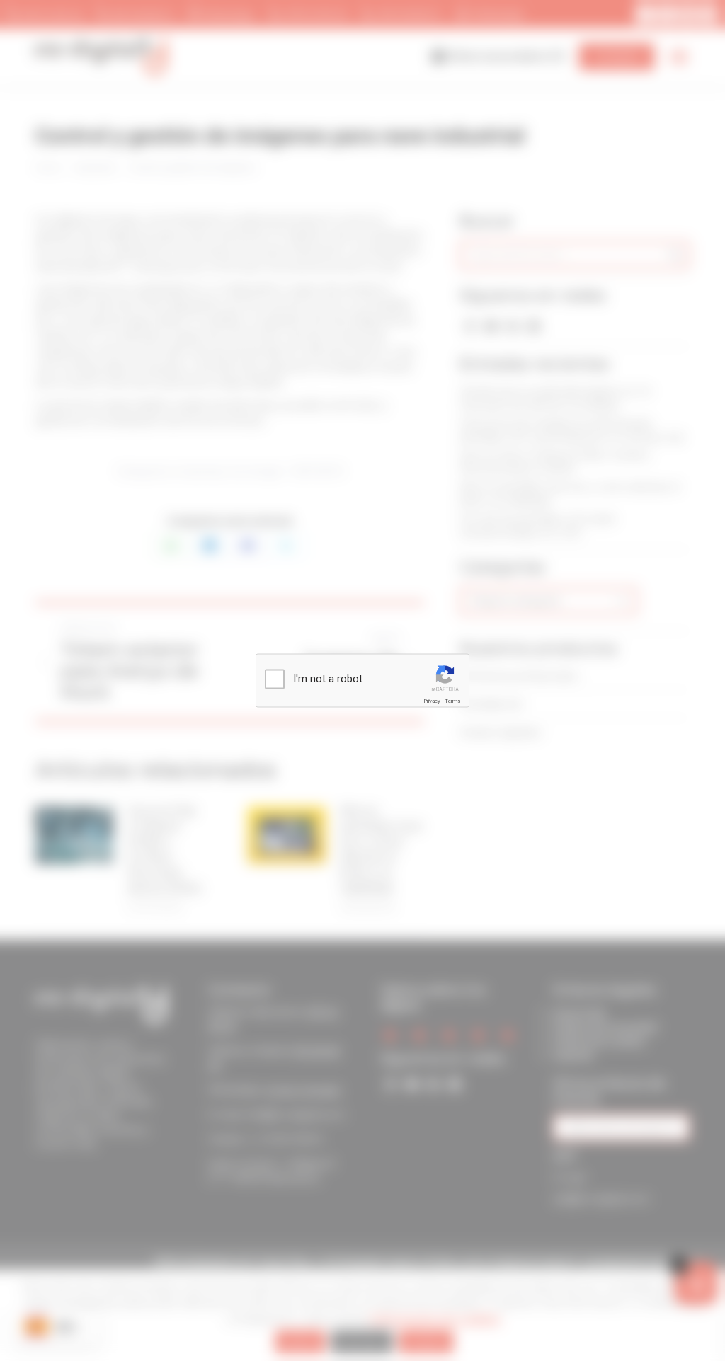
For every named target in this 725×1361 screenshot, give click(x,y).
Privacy (431, 701)
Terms (452, 701)
